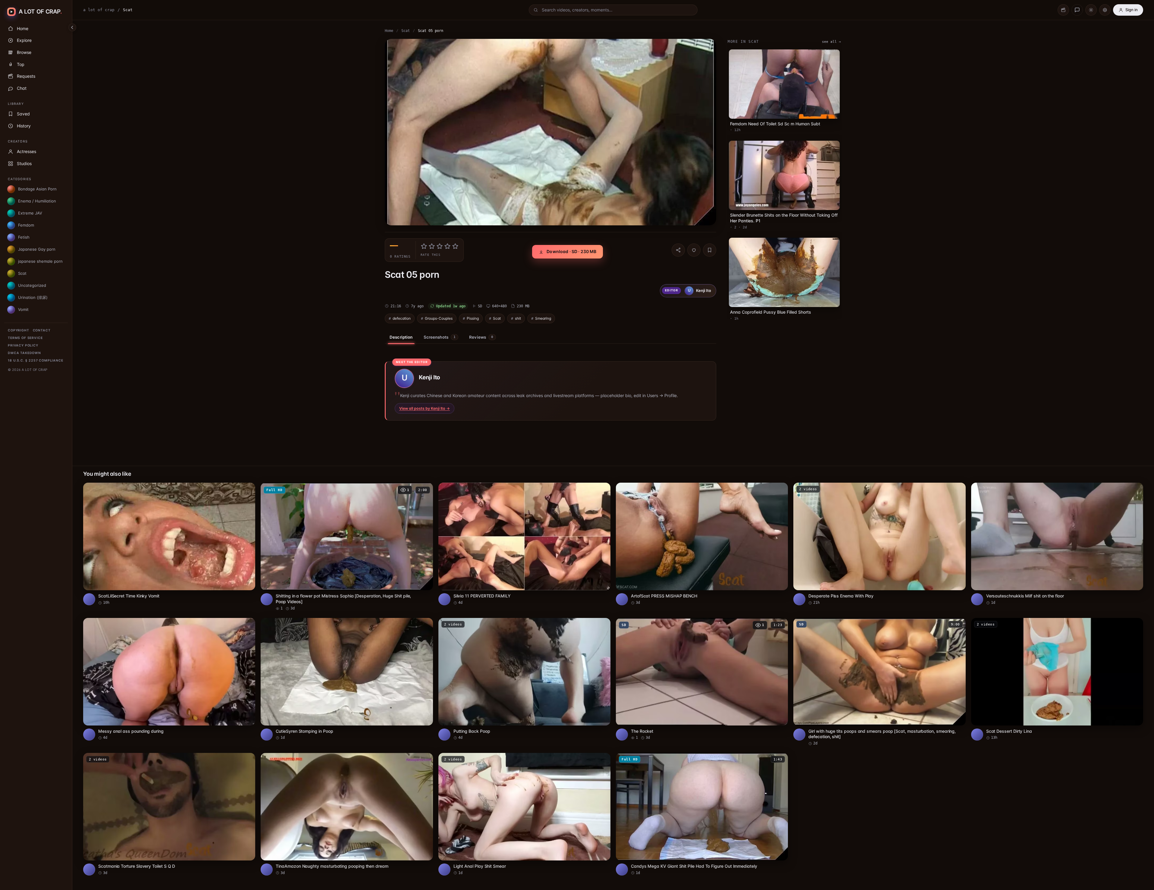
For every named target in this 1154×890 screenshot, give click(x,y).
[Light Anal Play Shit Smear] (524, 814)
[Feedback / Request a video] (1077, 10)
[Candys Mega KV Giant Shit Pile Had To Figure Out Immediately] (702, 814)
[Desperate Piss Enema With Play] (879, 544)
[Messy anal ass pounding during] (169, 679)
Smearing (543, 318)
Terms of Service (25, 338)
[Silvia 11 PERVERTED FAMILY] (524, 544)
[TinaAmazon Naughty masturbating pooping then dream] (347, 814)
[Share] (678, 250)
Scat (405, 31)
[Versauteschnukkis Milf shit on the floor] (1057, 544)
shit (518, 318)
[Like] (694, 250)
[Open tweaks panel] (1105, 10)
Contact (42, 330)
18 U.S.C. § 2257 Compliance (35, 360)
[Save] (709, 250)
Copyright (18, 330)
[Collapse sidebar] (72, 27)
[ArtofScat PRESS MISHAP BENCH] (702, 544)
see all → (831, 42)
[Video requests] (1063, 10)
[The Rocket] (702, 679)
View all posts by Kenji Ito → (424, 408)
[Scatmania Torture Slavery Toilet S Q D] (169, 814)
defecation (402, 318)
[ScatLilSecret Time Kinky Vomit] (169, 544)
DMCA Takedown (24, 353)
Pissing (473, 318)
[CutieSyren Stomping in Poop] (347, 679)
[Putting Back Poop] (524, 679)
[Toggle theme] (1091, 10)
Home (389, 31)
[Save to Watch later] (247, 489)
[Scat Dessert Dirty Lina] (1057, 679)
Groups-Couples (439, 318)
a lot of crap (98, 10)
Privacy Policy (23, 345)
